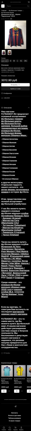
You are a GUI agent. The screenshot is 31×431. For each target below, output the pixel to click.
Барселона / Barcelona (13, 249)
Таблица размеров (14, 418)
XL (21, 61)
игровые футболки (10, 130)
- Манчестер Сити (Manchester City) (10, 221)
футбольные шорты (11, 121)
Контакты (14, 413)
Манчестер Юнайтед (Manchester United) (12, 228)
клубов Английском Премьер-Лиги (15, 214)
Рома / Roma (15, 266)
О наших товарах (14, 421)
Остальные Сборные (10, 179)
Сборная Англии (8, 146)
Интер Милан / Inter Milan (14, 262)
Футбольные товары (15, 10)
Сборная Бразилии (9, 150)
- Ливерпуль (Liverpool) (13, 232)
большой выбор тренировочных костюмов (14, 127)
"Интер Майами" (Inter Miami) (12, 295)
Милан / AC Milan (12, 258)
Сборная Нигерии (9, 164)
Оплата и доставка (14, 415)
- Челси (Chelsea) (10, 235)
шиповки (5, 126)
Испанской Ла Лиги (11, 246)
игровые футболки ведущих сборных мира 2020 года (13, 287)
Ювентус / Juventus (11, 261)
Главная (3, 10)
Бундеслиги (7, 268)
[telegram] (16, 406)
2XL (25, 61)
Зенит (10, 277)
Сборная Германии (9, 161)
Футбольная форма (7, 12)
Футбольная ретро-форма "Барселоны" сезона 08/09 (19, 381)
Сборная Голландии (10, 168)
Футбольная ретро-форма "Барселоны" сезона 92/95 (7, 381)
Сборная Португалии (10, 153)
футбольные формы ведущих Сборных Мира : (14, 134)
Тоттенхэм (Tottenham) (14, 225)
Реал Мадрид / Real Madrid (14, 251)
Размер (3, 58)
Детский (5, 61)
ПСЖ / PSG (14, 275)
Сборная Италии (8, 175)
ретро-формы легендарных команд (15, 190)
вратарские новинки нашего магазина (14, 312)
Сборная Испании (9, 157)
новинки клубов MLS (11, 290)
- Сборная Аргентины (9, 139)
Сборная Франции (9, 142)
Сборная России (8, 171)
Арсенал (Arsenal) (11, 218)
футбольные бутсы (11, 123)
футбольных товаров (12, 119)
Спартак (19, 277)
